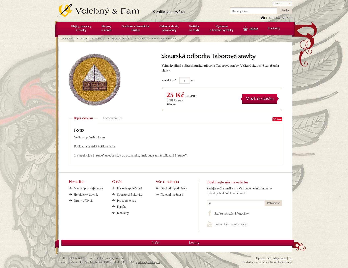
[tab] (83, 118)
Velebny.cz (68, 38)
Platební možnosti (172, 194)
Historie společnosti (129, 188)
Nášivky (99, 38)
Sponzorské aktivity (129, 194)
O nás (117, 182)
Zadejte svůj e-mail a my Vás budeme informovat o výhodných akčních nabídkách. (239, 191)
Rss (290, 258)
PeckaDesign (285, 262)
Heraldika (77, 182)
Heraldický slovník (86, 194)
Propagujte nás (126, 200)
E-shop (84, 38)
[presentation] (83, 118)
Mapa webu (279, 258)
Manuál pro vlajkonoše (88, 188)
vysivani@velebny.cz (148, 262)
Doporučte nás (263, 258)
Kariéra (121, 206)
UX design (247, 262)
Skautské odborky (121, 38)
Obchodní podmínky (174, 188)
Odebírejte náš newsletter (227, 182)
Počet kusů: (169, 80)
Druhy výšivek (83, 200)
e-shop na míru (264, 262)
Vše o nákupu (167, 182)
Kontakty (123, 213)
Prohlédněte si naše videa (231, 224)
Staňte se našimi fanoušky (231, 213)
